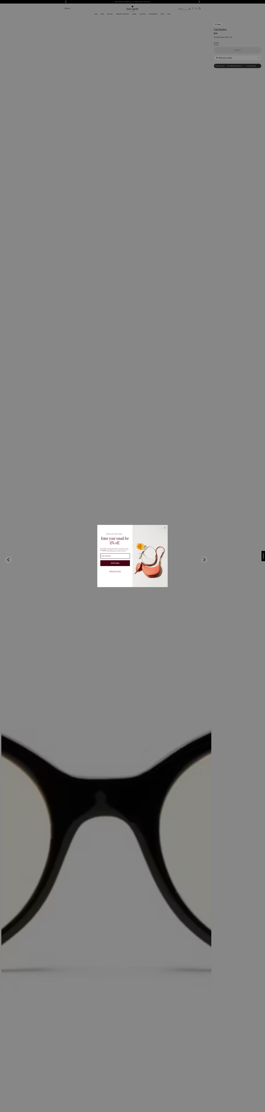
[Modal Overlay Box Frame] (132, 556)
